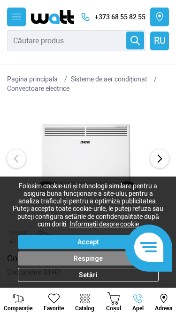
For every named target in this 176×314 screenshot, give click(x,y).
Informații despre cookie (104, 224)
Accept (88, 242)
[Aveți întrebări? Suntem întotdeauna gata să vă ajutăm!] (148, 248)
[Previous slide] (16, 158)
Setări (88, 275)
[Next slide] (159, 158)
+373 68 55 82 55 (120, 17)
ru (160, 40)
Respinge (88, 258)
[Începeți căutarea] (135, 40)
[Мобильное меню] (16, 17)
